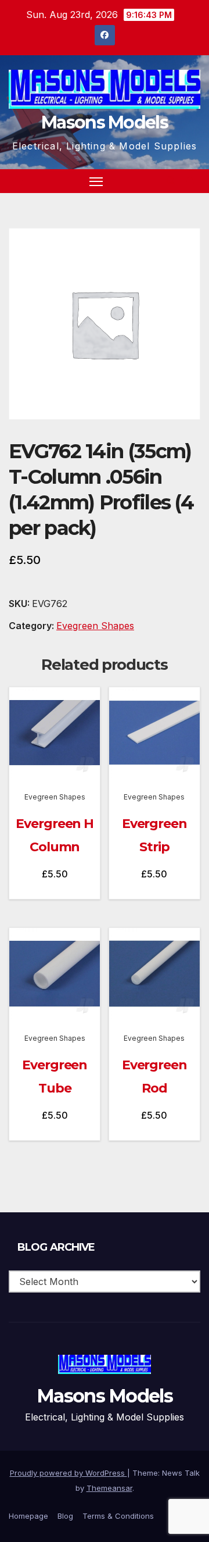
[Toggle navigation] (96, 181)
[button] (170, 181)
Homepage (28, 1515)
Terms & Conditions (118, 1515)
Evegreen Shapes (95, 625)
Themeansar (109, 1488)
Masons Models (104, 122)
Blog (65, 1515)
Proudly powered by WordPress (68, 1472)
